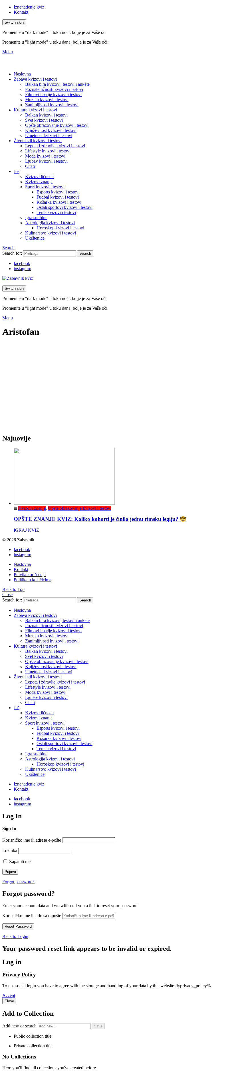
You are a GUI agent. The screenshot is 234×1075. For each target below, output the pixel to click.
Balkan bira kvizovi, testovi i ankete (57, 84)
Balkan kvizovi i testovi (46, 115)
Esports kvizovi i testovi (58, 191)
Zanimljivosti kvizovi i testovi (51, 104)
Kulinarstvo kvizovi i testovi (50, 232)
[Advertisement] (117, 389)
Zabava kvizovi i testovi (35, 79)
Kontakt (21, 12)
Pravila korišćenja (30, 574)
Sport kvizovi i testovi (44, 186)
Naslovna (22, 74)
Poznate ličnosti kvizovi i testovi (54, 89)
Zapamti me (19, 861)
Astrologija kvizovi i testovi (50, 222)
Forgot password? (18, 881)
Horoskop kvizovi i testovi (60, 227)
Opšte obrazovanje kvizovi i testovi (56, 125)
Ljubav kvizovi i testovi (46, 161)
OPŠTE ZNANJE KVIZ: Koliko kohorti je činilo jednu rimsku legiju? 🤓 (100, 519)
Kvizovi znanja (39, 181)
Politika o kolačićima (32, 579)
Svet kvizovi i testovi (44, 120)
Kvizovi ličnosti (39, 176)
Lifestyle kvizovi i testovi (47, 150)
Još (16, 171)
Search (85, 253)
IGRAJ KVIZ (26, 530)
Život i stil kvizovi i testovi (38, 140)
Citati (30, 166)
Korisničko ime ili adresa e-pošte (31, 840)
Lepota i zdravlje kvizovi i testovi (55, 145)
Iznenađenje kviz (29, 7)
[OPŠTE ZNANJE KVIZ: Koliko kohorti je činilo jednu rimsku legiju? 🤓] (123, 477)
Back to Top (13, 589)
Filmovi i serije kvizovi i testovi (53, 94)
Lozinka (9, 850)
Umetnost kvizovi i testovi (48, 135)
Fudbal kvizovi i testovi (58, 197)
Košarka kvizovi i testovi (59, 202)
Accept (8, 995)
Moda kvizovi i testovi (45, 156)
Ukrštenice (35, 238)
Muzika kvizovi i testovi (46, 99)
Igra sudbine (36, 217)
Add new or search (20, 1025)
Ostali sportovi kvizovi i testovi (64, 207)
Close (7, 594)
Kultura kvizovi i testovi (35, 109)
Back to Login (15, 936)
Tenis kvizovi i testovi (56, 212)
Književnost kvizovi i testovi (50, 130)
